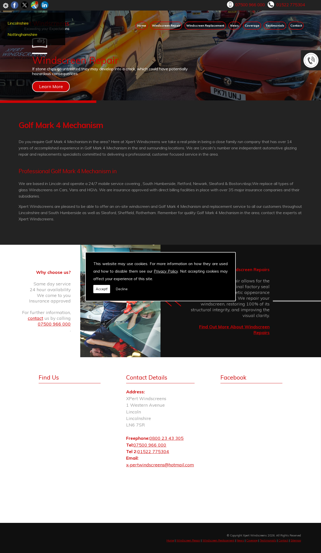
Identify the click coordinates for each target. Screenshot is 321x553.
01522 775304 (290, 4)
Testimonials (274, 25)
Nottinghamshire (22, 34)
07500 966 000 (250, 4)
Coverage (252, 25)
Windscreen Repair (166, 25)
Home (141, 25)
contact (35, 318)
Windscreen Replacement (205, 25)
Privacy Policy (166, 271)
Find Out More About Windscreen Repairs (234, 329)
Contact (296, 25)
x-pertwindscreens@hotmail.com (160, 464)
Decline (122, 289)
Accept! (102, 289)
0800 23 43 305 (166, 438)
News (234, 25)
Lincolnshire (18, 23)
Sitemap (295, 540)
